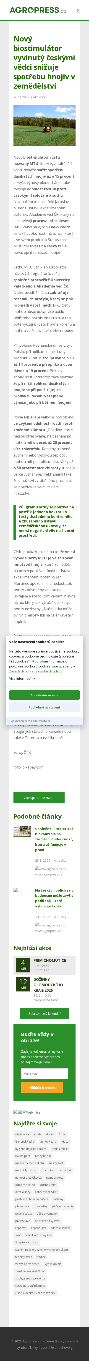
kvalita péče (23, 1156)
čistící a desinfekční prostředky (35, 1293)
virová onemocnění (27, 1264)
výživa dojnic (53, 1264)
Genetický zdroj (25, 1141)
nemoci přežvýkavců (28, 1178)
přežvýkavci (22, 1221)
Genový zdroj (48, 1141)
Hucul (65, 1141)
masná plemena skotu (29, 1163)
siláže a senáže (61, 1228)
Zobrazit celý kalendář (44, 1013)
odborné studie (25, 1185)
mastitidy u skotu (26, 1170)
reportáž (21, 1228)
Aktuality (39, 97)
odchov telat (48, 1185)
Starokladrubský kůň (38, 1235)
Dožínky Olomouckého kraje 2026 (48, 985)
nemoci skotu (54, 1178)
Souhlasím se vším (44, 695)
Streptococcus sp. (26, 1242)
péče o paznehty (62, 1206)
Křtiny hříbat (43, 1156)
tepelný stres (23, 1257)
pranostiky (40, 1206)
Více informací (20, 678)
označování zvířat (46, 1192)
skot (18, 1235)
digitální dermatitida (28, 1134)
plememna (22, 1206)
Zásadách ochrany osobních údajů (35, 671)
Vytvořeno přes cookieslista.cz (30, 721)
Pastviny (58, 1199)
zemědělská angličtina (29, 1271)
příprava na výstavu (47, 1221)
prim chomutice (50, 960)
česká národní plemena (30, 1286)
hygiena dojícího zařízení (31, 1149)
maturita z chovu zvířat (56, 1170)
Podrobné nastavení (44, 707)
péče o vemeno (47, 1214)
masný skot (55, 1163)
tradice (41, 1257)
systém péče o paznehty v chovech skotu (41, 1250)
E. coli (62, 1134)
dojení (50, 1134)
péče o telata (23, 1214)
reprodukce (39, 1228)
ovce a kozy (22, 1192)
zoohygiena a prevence (30, 1278)
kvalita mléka (60, 1149)
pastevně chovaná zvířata (31, 1199)
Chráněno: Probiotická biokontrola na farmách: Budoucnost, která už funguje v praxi (54, 839)
